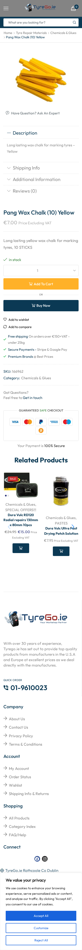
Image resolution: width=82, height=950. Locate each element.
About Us (17, 718)
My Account (19, 768)
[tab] (41, 133)
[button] (73, 526)
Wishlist (15, 785)
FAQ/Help (17, 834)
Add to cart (43, 284)
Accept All (41, 916)
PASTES (61, 523)
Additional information (36, 179)
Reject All (41, 940)
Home (8, 33)
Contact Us (18, 727)
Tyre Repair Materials (31, 33)
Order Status (20, 776)
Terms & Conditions (25, 744)
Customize (41, 928)
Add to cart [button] (21, 548)
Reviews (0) (25, 191)
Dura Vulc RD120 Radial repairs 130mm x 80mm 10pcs (20, 520)
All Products (19, 818)
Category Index (22, 826)
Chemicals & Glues (63, 33)
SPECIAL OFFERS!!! (20, 510)
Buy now (43, 305)
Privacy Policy (21, 735)
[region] (41, 911)
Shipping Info (26, 168)
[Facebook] (37, 859)
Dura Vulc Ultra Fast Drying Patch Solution (61, 530)
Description (25, 133)
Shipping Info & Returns (29, 793)
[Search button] (74, 22)
